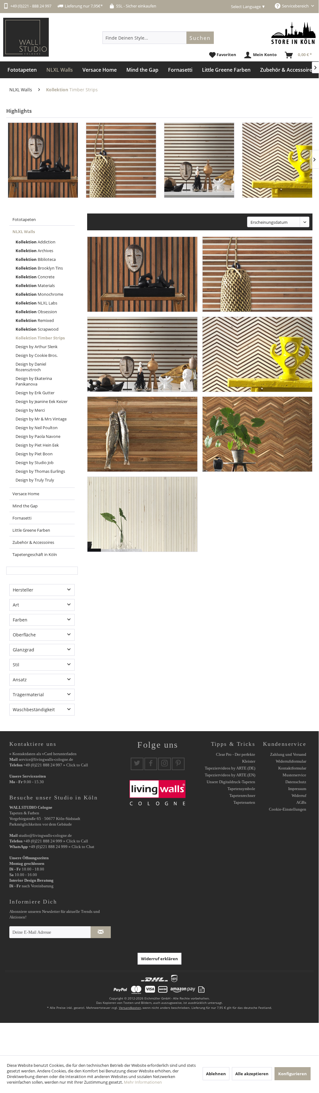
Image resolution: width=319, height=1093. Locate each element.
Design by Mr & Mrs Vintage (41, 419)
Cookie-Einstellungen (287, 809)
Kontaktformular (292, 768)
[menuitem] (158, 37)
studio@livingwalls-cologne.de (45, 835)
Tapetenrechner (242, 795)
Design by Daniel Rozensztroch (31, 366)
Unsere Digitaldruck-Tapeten (231, 781)
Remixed (35, 320)
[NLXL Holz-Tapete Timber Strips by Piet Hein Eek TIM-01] (43, 160)
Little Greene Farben (31, 530)
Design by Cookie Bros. (37, 355)
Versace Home (25, 493)
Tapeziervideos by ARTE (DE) (230, 768)
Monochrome (39, 294)
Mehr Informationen (143, 1082)
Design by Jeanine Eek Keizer (42, 401)
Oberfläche (24, 635)
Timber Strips (40, 338)
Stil (16, 665)
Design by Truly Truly (35, 480)
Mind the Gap (25, 506)
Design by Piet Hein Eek (37, 445)
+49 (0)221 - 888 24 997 (30, 6)
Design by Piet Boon (34, 454)
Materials (35, 285)
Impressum (297, 788)
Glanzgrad (23, 650)
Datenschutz (295, 781)
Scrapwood (37, 329)
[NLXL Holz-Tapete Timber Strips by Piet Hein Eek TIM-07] (142, 514)
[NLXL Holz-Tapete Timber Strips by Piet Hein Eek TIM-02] (121, 160)
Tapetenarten (244, 802)
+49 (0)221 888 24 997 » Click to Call (55, 765)
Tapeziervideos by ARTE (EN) (230, 775)
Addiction (35, 242)
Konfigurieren (292, 1073)
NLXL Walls (23, 231)
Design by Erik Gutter (35, 392)
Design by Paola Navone (38, 436)
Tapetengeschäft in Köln (34, 554)
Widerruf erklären (159, 958)
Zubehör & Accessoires (33, 542)
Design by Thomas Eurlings (40, 471)
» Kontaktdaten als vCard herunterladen (43, 753)
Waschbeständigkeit (34, 709)
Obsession (36, 311)
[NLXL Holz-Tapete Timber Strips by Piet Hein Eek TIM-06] (257, 434)
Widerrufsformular (291, 761)
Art (16, 605)
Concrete (35, 277)
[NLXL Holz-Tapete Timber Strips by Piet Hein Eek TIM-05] (142, 434)
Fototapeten (24, 219)
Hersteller (23, 590)
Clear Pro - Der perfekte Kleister (235, 758)
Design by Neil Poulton (37, 427)
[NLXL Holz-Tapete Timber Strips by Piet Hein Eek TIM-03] (199, 160)
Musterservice (294, 775)
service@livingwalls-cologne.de (46, 759)
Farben (20, 620)
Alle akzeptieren (252, 1073)
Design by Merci (30, 410)
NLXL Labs (36, 303)
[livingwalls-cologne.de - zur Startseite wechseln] (26, 37)
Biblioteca (36, 259)
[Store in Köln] (293, 33)
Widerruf (299, 795)
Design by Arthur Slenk (37, 346)
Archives (34, 250)
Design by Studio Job (35, 462)
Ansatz (20, 680)
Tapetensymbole (241, 788)
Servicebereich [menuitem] (296, 6)
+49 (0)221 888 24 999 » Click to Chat (61, 846)
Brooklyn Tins (39, 268)
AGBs (301, 802)
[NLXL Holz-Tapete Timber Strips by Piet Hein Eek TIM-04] (277, 160)
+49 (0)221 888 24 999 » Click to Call (55, 841)
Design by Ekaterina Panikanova (34, 381)
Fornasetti (21, 518)
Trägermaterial (28, 695)
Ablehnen (216, 1073)
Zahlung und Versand (288, 754)
